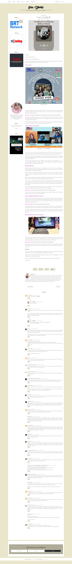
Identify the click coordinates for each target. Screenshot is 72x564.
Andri (28, 328)
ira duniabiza (30, 482)
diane (28, 357)
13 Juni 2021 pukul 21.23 (38, 320)
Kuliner (18, 1)
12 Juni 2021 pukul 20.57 (36, 295)
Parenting (27, 1)
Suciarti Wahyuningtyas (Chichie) (33, 378)
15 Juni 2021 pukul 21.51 (36, 434)
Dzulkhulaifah (30, 425)
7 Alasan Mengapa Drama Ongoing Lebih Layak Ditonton (42, 242)
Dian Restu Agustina (31, 450)
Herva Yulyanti (30, 498)
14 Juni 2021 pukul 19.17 (44, 378)
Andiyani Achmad (30, 409)
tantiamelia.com (30, 385)
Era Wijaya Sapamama (31, 364)
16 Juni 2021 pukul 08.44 (40, 450)
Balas (29, 305)
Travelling (32, 1)
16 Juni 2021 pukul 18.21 (52, 465)
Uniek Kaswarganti (31, 505)
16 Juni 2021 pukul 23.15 (39, 505)
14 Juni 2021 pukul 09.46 (37, 339)
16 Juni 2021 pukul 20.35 (37, 491)
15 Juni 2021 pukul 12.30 (38, 409)
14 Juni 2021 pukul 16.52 (40, 371)
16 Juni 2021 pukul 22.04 (37, 498)
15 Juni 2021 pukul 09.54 (35, 394)
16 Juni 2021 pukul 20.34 (37, 482)
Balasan (30, 300)
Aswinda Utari (30, 491)
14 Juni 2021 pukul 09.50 (37, 348)
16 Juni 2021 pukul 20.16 (40, 474)
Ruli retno (29, 394)
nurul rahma (29, 339)
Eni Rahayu (29, 416)
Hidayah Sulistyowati (31, 474)
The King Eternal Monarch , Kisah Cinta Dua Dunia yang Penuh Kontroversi (45, 115)
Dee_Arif (31, 301)
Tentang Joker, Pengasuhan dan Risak (16, 145)
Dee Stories (33, 559)
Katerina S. (29, 441)
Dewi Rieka (29, 434)
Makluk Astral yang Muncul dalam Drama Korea (40, 204)
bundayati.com (30, 401)
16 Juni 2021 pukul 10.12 (36, 458)
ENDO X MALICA (44, 559)
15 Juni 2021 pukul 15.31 (36, 416)
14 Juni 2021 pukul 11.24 (34, 357)
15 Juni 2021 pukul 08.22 (38, 385)
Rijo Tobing (29, 295)
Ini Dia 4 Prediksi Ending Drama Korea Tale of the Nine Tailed (42, 190)
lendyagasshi (30, 514)
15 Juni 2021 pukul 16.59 (37, 425)
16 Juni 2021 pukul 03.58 (36, 441)
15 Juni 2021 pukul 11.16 (37, 401)
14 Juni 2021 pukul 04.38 (34, 328)
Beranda (9, 1)
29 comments (47, 18)
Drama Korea (43, 15)
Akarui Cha (29, 308)
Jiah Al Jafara (30, 348)
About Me (14, 1)
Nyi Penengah (30, 524)
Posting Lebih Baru (30, 286)
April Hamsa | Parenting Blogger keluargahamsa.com (37, 465)
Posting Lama (58, 286)
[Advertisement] (16, 84)
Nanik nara (29, 458)
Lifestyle (23, 1)
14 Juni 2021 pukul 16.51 (40, 364)
